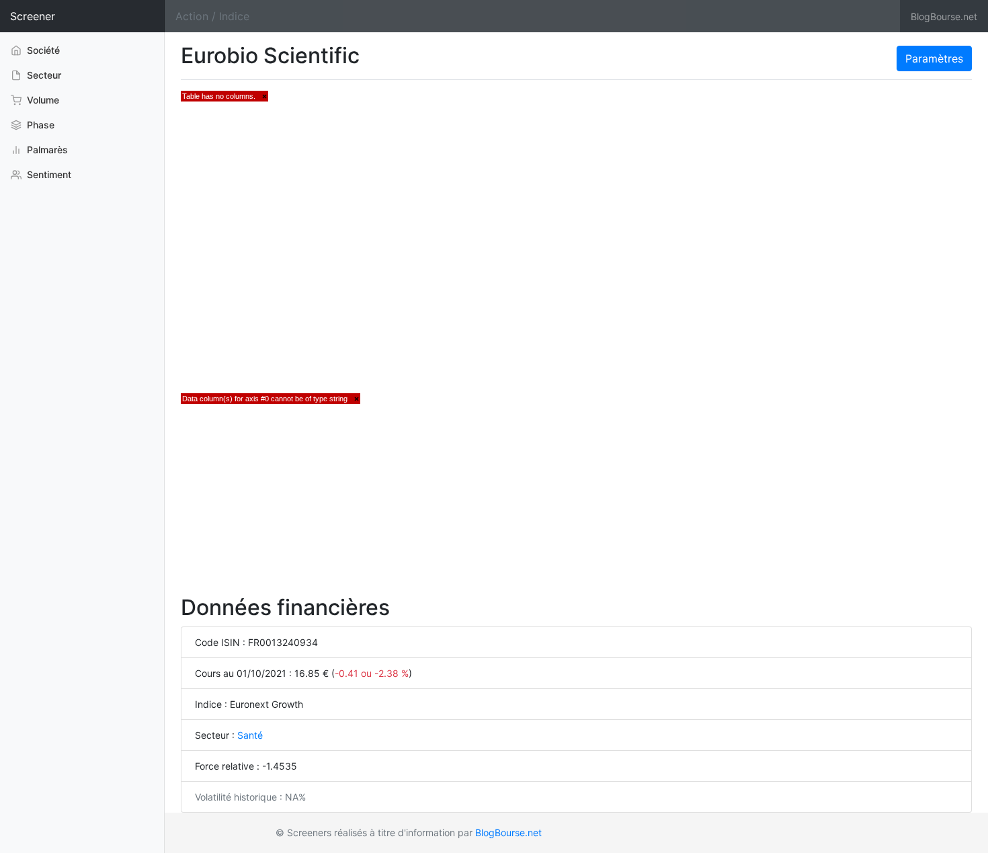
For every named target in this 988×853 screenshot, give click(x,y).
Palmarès (46, 149)
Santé (250, 735)
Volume (41, 100)
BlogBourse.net (944, 16)
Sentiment (47, 174)
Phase (39, 124)
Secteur (42, 75)
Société (42, 50)
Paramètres (934, 58)
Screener (32, 16)
